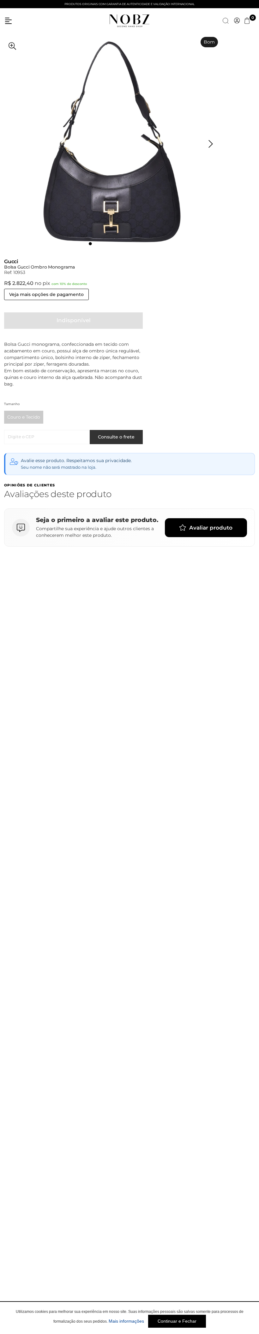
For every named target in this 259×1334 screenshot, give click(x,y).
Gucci (11, 261)
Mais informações (126, 1321)
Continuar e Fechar (177, 1321)
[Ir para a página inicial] (129, 20)
